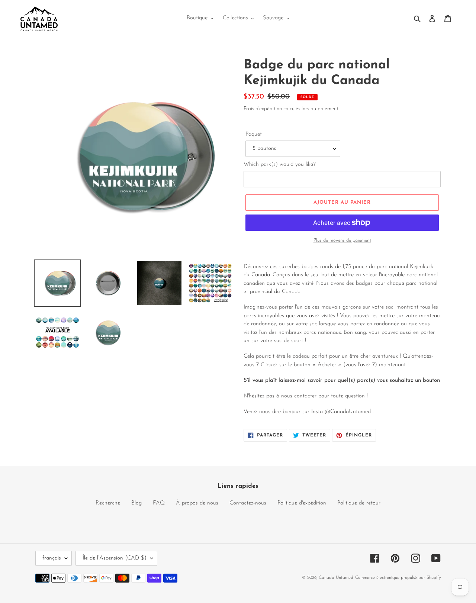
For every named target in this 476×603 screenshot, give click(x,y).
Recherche (108, 503)
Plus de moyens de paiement (342, 240)
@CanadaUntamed (348, 412)
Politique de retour (358, 503)
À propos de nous (197, 503)
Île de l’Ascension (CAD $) (115, 558)
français (51, 558)
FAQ (159, 503)
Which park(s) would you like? (280, 164)
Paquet (253, 134)
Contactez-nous (247, 503)
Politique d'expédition (301, 503)
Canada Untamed (336, 577)
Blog (136, 503)
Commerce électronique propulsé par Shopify (398, 577)
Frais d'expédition (263, 109)
